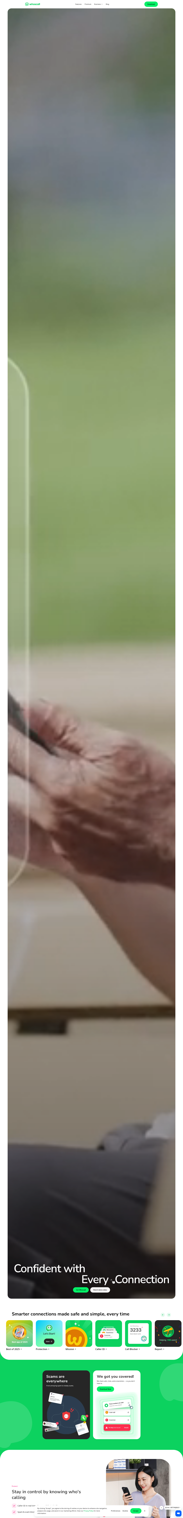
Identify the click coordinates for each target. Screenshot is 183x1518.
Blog (107, 4)
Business (97, 4)
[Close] (145, 1511)
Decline (125, 1511)
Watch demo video (100, 1290)
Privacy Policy (88, 1511)
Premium (88, 4)
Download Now (105, 1389)
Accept (135, 1511)
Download (151, 4)
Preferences (115, 1511)
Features (78, 4)
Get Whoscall (81, 1290)
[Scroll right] (169, 1315)
